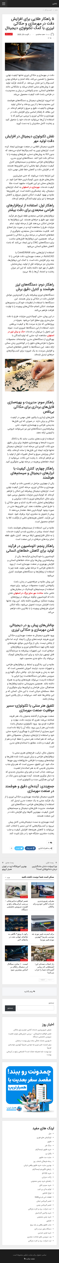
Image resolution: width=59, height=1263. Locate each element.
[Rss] (25, 1259)
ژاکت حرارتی (46, 1177)
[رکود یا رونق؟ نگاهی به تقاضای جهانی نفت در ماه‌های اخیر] (16, 923)
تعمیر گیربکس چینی (43, 1205)
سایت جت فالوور (45, 1157)
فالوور (49, 1141)
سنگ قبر (48, 1145)
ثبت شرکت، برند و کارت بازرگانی (39, 1209)
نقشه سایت (30, 1259)
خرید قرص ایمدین (44, 1232)
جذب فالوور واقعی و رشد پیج (40, 1224)
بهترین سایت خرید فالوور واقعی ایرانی (37, 1165)
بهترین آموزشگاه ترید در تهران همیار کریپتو (14, 868)
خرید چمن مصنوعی (44, 1217)
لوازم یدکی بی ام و (44, 1189)
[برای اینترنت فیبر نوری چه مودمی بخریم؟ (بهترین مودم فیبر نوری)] (42, 923)
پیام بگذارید (28, 991)
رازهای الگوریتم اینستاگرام (42, 1169)
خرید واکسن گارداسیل (43, 1213)
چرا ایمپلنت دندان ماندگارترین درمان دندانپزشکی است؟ (44, 868)
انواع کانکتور (46, 1193)
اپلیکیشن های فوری (44, 1137)
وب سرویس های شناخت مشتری (39, 1236)
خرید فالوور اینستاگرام (43, 1149)
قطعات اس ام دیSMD (43, 1197)
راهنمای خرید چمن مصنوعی (41, 1181)
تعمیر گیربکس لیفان (43, 1201)
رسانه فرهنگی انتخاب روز (42, 1161)
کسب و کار (9, 34)
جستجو (51, 1003)
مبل (50, 1133)
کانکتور (48, 1220)
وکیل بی (48, 1153)
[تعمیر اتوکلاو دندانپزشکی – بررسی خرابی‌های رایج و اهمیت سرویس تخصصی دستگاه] (16, 890)
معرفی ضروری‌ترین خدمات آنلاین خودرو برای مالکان (32, 1029)
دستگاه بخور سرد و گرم (43, 1229)
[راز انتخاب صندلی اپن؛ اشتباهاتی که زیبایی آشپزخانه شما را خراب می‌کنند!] (42, 953)
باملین (54, 3)
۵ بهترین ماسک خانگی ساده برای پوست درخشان (33, 1040)
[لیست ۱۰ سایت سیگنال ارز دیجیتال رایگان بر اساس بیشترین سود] (16, 953)
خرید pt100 (46, 1173)
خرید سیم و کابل (45, 1185)
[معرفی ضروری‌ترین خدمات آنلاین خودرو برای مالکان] (42, 890)
